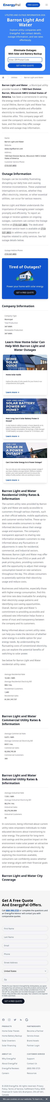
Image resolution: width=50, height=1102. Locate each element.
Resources (32, 1073)
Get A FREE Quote (25, 292)
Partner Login (33, 1045)
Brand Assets (33, 1040)
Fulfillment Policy (32, 1089)
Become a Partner (35, 1031)
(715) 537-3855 (10, 165)
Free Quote (33, 5)
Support (30, 1058)
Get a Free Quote (25, 65)
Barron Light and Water (33, 77)
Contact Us (32, 1063)
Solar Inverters (9, 1040)
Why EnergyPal (9, 1058)
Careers (5, 1073)
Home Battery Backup (12, 1035)
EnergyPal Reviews (10, 1068)
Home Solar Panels (10, 1031)
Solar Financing (9, 1045)
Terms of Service (15, 1089)
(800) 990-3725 (12, 910)
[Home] (3, 77)
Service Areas (33, 1035)
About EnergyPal (9, 1063)
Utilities (14, 77)
